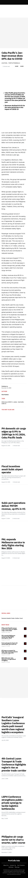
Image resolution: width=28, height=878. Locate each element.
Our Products (21, 865)
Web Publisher (5, 394)
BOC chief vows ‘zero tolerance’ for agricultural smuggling (9, 659)
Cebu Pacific (21, 402)
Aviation (4, 63)
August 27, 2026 (6, 639)
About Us (6, 865)
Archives (11, 867)
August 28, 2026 (6, 632)
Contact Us (13, 865)
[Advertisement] (14, 33)
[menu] (2, 2)
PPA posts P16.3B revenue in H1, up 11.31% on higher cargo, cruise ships (9, 629)
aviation (15, 402)
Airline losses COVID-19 (7, 402)
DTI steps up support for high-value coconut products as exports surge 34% (10, 652)
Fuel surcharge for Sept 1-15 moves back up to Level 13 (10, 643)
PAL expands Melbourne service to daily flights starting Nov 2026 (8, 637)
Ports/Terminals (14, 63)
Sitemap (17, 867)
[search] (24, 2)
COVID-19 (4, 403)
